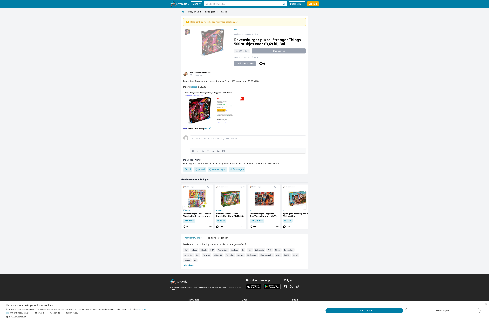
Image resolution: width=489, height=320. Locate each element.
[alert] (244, 310)
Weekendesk (222, 250)
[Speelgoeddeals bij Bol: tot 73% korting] (297, 207)
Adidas (194, 250)
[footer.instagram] (297, 286)
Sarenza (240, 255)
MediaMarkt (251, 255)
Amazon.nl (186, 210)
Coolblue (234, 250)
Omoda (187, 260)
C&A (186, 250)
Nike (249, 250)
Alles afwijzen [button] (442, 311)
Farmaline (230, 255)
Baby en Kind (194, 11)
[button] (76, 317)
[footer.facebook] (285, 286)
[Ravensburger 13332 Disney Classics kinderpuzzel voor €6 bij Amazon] (197, 207)
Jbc (243, 250)
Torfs (269, 250)
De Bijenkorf (288, 250)
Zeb (197, 255)
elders (194, 86)
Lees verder (142, 309)
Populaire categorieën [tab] (217, 237)
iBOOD (286, 255)
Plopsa (277, 250)
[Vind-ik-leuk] (184, 226)
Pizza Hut (206, 255)
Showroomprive (266, 255)
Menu (196, 3)
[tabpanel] (244, 254)
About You (188, 255)
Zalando (204, 250)
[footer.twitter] (291, 286)
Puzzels (223, 11)
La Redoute (259, 250)
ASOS (278, 255)
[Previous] (184, 207)
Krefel (295, 255)
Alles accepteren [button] (364, 311)
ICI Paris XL (218, 255)
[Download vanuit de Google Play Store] (272, 286)
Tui (195, 260)
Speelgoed (210, 11)
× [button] (486, 304)
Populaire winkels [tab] (193, 237)
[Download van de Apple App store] (253, 286)
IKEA (212, 250)
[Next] (304, 207)
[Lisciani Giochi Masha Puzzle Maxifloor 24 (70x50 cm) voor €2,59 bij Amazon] (230, 207)
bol (235, 30)
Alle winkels (189, 265)
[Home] (182, 11)
